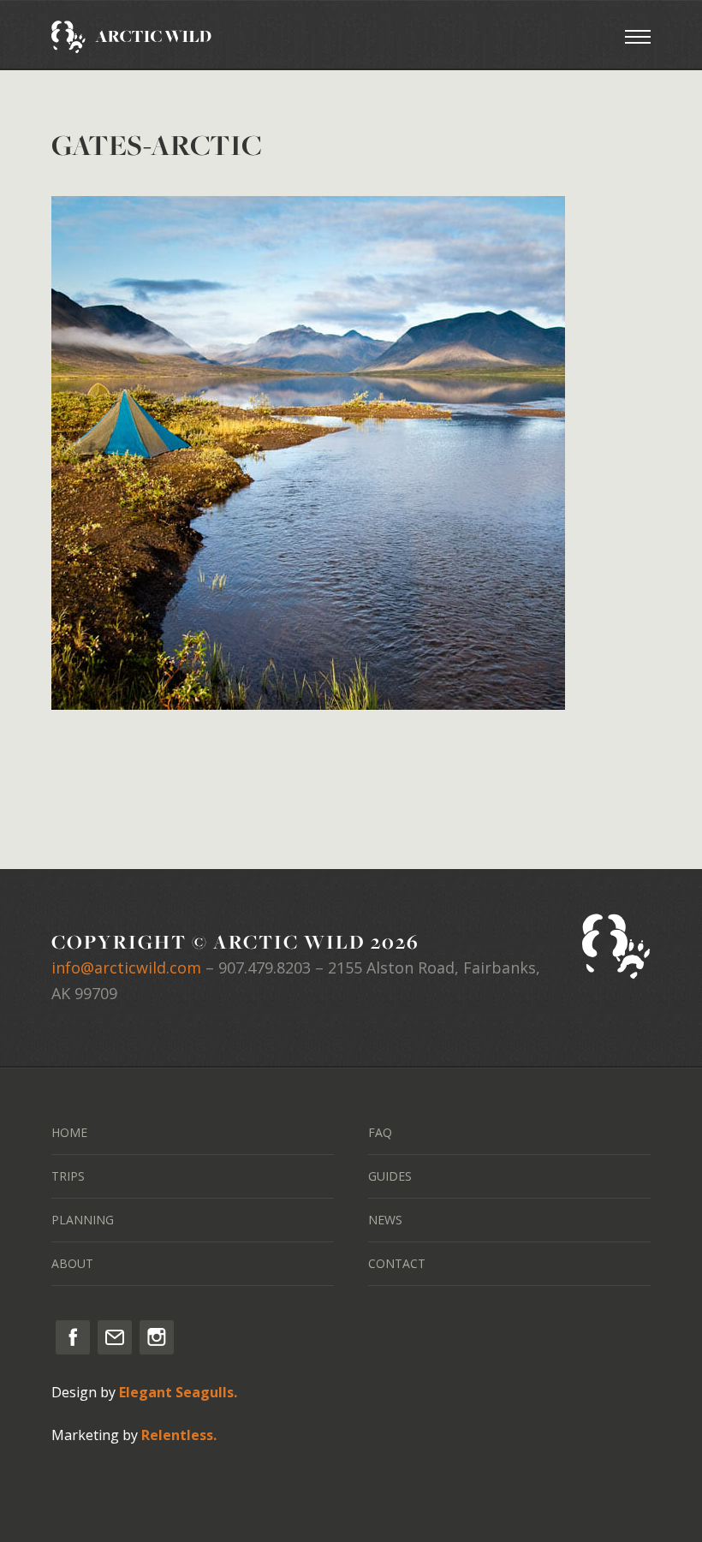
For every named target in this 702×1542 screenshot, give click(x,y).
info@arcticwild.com (126, 967)
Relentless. (179, 1435)
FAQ (380, 1132)
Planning (82, 1220)
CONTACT (396, 1263)
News (385, 1220)
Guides (390, 1176)
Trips (68, 1176)
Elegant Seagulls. (178, 1392)
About (72, 1263)
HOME (69, 1132)
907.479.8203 (264, 967)
